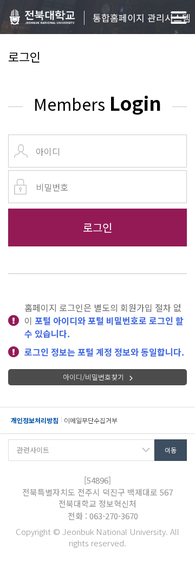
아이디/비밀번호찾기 (93, 377)
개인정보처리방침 (34, 420)
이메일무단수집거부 (91, 420)
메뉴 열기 (179, 17)
